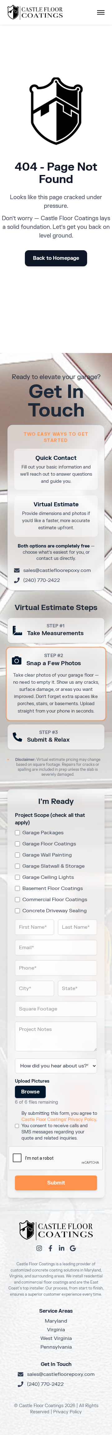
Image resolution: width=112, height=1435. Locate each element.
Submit (56, 1183)
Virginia (56, 1330)
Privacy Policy (67, 1412)
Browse (30, 1092)
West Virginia (56, 1338)
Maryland (56, 1321)
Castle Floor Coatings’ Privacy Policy (58, 1119)
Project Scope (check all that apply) (50, 819)
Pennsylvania (56, 1347)
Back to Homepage (56, 258)
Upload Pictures (32, 1081)
